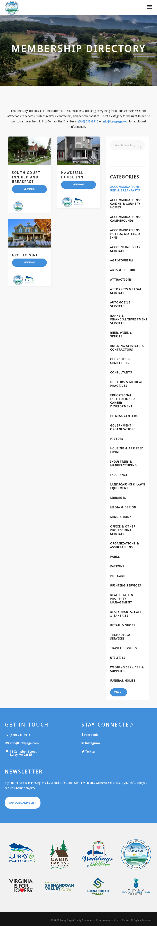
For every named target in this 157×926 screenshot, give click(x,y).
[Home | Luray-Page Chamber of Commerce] (12, 8)
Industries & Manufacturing (123, 463)
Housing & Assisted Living (127, 450)
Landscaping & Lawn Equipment (127, 486)
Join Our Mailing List (22, 802)
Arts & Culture (123, 270)
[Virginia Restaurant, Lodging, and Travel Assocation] (136, 886)
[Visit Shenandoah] (59, 886)
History (116, 438)
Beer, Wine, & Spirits (121, 334)
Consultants (121, 372)
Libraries (118, 497)
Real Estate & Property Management (121, 598)
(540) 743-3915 (88, 121)
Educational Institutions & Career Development (123, 401)
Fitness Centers (124, 415)
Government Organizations (123, 427)
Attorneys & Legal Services (126, 291)
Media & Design (123, 507)
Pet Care (117, 575)
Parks (115, 556)
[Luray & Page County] (21, 854)
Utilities (117, 657)
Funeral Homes (123, 680)
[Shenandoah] (98, 886)
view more (29, 189)
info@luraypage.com (115, 121)
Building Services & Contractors (127, 347)
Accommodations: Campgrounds (125, 218)
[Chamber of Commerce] (136, 854)
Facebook (90, 735)
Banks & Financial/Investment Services (127, 319)
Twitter (89, 751)
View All (118, 692)
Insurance (119, 474)
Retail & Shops (122, 625)
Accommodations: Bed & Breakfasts (125, 188)
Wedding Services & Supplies (127, 669)
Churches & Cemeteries (120, 361)
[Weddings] (98, 854)
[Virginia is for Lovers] (21, 885)
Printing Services (125, 585)
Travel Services (123, 648)
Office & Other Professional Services (123, 530)
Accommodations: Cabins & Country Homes (125, 203)
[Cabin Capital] (59, 854)
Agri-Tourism (121, 260)
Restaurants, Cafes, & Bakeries (127, 613)
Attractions (121, 279)
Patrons (117, 566)
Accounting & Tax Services (125, 248)
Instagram (92, 743)
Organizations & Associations (124, 545)
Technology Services (120, 636)
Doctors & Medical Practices (126, 383)
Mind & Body (120, 517)
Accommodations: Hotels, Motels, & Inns (125, 234)
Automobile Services (120, 304)
